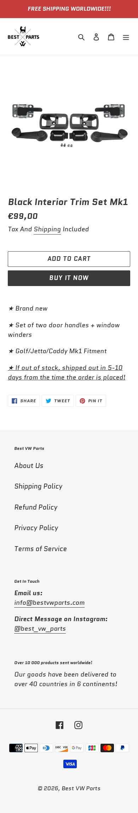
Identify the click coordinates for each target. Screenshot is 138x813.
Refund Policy (35, 507)
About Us (28, 465)
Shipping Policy (38, 486)
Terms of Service (40, 549)
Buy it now (69, 278)
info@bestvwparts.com (49, 602)
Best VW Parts (81, 788)
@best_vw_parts (40, 628)
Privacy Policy (36, 528)
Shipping (47, 229)
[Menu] (126, 36)
